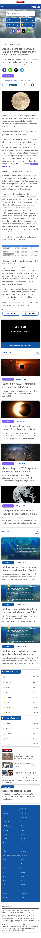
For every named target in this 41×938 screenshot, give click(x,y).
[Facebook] (14, 31)
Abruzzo (22, 838)
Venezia (22, 868)
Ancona (4, 876)
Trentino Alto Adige (8, 822)
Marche (22, 826)
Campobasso (6, 889)
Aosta (22, 859)
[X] (23, 31)
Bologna (22, 872)
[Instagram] (18, 31)
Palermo (4, 897)
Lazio (22, 834)
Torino (4, 859)
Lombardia (23, 817)
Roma (22, 880)
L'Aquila (22, 884)
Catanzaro (23, 893)
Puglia (22, 843)
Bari (21, 889)
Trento (4, 868)
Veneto (22, 822)
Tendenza (8, 562)
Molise (4, 843)
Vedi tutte (37, 532)
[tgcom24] (20, 2)
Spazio (8, 76)
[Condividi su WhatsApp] (10, 71)
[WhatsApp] (28, 31)
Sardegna (23, 851)
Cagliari (22, 897)
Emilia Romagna (7, 826)
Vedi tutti (37, 353)
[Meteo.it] (35, 6)
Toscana (22, 830)
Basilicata (5, 847)
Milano (22, 864)
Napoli (4, 884)
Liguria (4, 817)
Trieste (4, 872)
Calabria (22, 847)
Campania (5, 838)
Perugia (4, 880)
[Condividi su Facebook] (4, 71)
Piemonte (5, 813)
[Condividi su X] (16, 71)
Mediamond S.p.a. (17, 925)
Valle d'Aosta (24, 813)
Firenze (22, 876)
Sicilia (4, 851)
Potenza (4, 893)
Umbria (4, 834)
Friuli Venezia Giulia (8, 830)
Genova (4, 864)
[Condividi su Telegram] (22, 71)
